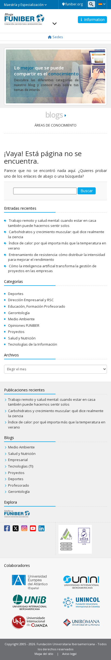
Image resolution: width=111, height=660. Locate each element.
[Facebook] (7, 529)
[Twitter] (16, 529)
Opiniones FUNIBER (23, 325)
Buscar (87, 190)
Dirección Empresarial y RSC (31, 299)
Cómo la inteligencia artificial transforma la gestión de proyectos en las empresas (52, 268)
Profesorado (18, 485)
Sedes (57, 36)
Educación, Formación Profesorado (36, 306)
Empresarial (18, 459)
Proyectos (16, 331)
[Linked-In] (41, 529)
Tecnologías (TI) (20, 466)
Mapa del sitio (43, 654)
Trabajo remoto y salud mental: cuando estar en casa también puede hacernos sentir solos (52, 223)
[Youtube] (33, 529)
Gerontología (19, 312)
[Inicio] (24, 18)
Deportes (15, 293)
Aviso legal (69, 654)
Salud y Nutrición (22, 338)
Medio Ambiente (21, 319)
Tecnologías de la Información (32, 344)
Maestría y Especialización (24, 4)
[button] (102, 4)
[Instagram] (24, 529)
